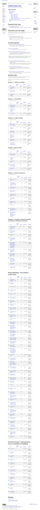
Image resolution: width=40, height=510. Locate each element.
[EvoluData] (11, 507)
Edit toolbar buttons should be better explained (12, 478)
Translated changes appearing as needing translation (12, 316)
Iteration (21, 103)
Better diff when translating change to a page (13, 301)
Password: (35, 17)
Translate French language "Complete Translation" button (12, 393)
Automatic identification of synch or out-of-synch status (13, 308)
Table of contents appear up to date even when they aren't (13, 371)
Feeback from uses (11, 10)
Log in (35, 23)
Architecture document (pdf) (4, 20)
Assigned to (25, 122)
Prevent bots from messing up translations (12, 158)
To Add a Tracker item (10, 34)
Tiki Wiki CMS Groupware (16, 507)
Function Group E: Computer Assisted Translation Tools (15, 66)
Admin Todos (13, 7)
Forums (33, 504)
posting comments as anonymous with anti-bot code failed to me (13, 209)
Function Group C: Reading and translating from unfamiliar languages (16, 51)
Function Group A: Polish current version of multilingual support (16, 44)
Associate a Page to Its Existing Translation (12, 95)
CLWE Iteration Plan (14, 6)
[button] (29, 4)
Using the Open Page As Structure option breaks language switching (13, 378)
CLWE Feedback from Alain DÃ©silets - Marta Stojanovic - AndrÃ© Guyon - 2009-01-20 (20, 27)
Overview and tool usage (12, 11)
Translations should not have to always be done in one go (13, 195)
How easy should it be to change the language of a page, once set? (13, 359)
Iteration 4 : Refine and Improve (15, 17)
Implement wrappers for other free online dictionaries (12, 231)
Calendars (36, 504)
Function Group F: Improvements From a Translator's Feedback (16, 71)
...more (4, 33)
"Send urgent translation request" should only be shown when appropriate (13, 339)
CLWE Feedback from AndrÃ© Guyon (14, 26)
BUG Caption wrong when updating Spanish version (13, 202)
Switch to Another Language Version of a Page (12, 88)
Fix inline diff (11, 384)
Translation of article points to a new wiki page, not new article (12, 165)
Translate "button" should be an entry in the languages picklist (12, 143)
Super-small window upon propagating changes (12, 415)
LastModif (29, 103)
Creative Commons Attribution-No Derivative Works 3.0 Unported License (14, 506)
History (9, 500)
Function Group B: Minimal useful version (13, 48)
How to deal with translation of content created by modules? (12, 425)
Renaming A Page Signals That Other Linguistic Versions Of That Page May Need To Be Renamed (13, 327)
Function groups (11, 12)
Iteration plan (10, 13)
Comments (15, 500)
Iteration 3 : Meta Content (14, 16)
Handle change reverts (13, 286)
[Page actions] (31, 4)
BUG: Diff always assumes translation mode (12, 198)
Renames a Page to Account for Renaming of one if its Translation (13, 331)
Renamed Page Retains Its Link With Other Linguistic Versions (13, 323)
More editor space (12, 448)
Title (10, 103)
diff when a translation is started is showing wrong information (13, 396)
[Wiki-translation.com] (4, 0)
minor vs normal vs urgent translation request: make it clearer (13, 346)
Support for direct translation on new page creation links (13, 280)
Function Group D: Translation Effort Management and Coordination (16, 60)
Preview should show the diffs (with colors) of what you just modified (13, 342)
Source (12, 500)
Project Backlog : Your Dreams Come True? (14, 19)
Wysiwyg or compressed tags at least (12, 481)
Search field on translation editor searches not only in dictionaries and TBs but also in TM (12, 260)
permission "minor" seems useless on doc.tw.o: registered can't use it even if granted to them (13, 363)
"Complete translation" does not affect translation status (13, 422)
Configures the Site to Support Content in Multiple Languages (12, 106)
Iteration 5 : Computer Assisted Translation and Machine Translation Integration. (21, 18)
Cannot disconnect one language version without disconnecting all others (13, 403)
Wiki (30, 504)
